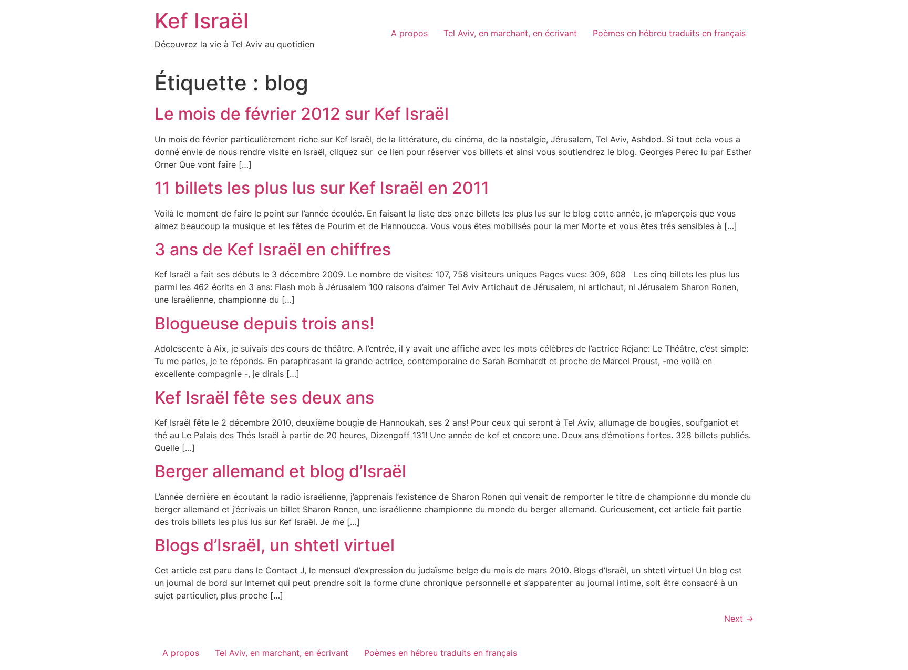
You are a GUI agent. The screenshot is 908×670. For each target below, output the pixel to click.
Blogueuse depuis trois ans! (264, 323)
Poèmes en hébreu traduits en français (669, 33)
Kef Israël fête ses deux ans (264, 397)
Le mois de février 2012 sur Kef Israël (301, 114)
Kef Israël (201, 21)
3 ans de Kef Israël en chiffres (272, 249)
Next (739, 618)
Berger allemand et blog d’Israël (280, 471)
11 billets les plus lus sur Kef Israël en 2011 (321, 188)
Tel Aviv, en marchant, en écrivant (510, 33)
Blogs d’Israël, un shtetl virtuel (274, 545)
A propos (409, 33)
